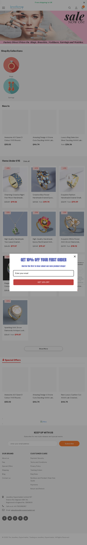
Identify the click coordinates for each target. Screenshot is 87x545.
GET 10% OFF (44, 282)
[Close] (74, 256)
